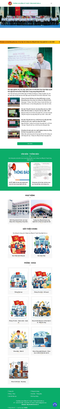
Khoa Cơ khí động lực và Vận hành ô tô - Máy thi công (41, 321)
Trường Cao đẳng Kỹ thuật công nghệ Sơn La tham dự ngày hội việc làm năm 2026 (41, 221)
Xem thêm (30, 143)
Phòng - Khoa (11, 393)
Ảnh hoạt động (34, 396)
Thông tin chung (35, 391)
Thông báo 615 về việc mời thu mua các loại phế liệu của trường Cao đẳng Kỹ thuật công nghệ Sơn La (41, 183)
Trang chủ (10, 391)
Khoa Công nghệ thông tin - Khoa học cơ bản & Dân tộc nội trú (41, 352)
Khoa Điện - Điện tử (18, 351)
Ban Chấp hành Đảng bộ (18, 255)
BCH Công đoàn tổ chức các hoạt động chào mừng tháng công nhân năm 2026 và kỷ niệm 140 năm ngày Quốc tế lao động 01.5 (18, 221)
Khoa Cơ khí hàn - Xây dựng (18, 381)
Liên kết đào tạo (12, 396)
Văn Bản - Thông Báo (36, 393)
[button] (2, 23)
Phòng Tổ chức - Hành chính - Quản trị (18, 321)
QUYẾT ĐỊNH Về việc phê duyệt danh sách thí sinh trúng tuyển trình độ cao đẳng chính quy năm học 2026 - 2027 (18, 183)
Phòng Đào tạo (18, 292)
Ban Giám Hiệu (41, 255)
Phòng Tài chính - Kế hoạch (41, 292)
